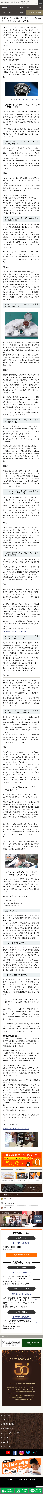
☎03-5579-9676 (21, 1272)
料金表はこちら (21, 1188)
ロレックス (4, 7)
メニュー (40, 2)
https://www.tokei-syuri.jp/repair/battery (15, 631)
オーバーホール (30, 13)
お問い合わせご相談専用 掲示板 (32, 1219)
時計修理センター (21, 1238)
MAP (36, 1278)
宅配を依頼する (7, 1490)
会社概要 (5, 1419)
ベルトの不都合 (9, 1203)
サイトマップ (7, 1446)
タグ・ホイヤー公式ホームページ (29, 100)
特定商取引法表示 (8, 1424)
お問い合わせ (7, 1415)
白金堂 (11, 1343)
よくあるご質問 (35, 1177)
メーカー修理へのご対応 (11, 1433)
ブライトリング (13, 13)
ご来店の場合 (21, 1177)
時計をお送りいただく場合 (7, 1177)
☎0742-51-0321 (21, 1243)
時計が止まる (8, 1199)
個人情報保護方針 (8, 1428)
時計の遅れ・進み (9, 1208)
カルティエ (21, 7)
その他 (21, 13)
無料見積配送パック (21, 1255)
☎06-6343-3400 (21, 1293)
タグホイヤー (30, 7)
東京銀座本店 (21, 1267)
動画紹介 (11, 1220)
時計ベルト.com (32, 1343)
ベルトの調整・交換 (38, 13)
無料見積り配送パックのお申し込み (21, 1159)
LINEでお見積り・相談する (35, 1490)
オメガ (13, 7)
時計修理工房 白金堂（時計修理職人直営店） (10, 2)
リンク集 (5, 1442)
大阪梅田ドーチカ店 (21, 1289)
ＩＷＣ (4, 13)
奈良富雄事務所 (21, 1312)
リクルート (6, 1437)
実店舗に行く (21, 1490)
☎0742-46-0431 (21, 1317)
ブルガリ (38, 7)
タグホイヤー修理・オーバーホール (16, 1129)
